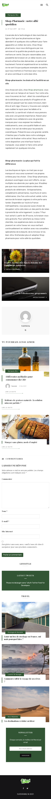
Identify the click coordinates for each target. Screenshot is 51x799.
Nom (4, 511)
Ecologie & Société (15, 632)
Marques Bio (13, 15)
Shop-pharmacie (35, 90)
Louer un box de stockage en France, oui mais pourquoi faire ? (22, 637)
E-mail (5, 521)
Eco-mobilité (13, 717)
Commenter (7, 479)
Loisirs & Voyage (14, 674)
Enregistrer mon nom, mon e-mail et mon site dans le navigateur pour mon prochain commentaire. (23, 545)
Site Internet (7, 531)
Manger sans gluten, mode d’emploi (21, 442)
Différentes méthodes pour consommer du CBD (19, 378)
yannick (25, 326)
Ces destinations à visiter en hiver (19, 721)
